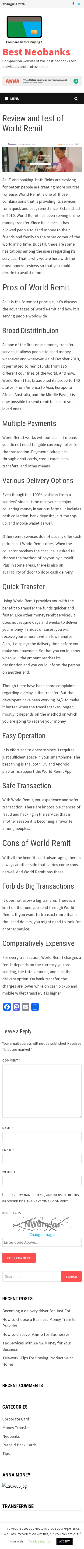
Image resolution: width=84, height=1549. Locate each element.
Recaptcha (11, 1213)
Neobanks (11, 1436)
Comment (11, 1060)
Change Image (42, 1234)
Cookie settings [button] (40, 1541)
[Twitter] (79, 3)
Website (9, 1172)
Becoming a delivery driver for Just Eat (36, 1310)
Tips (6, 1453)
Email (8, 1150)
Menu (14, 98)
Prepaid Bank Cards (19, 1445)
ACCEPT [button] (64, 1541)
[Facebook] (73, 3)
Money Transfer (16, 1427)
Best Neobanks (36, 51)
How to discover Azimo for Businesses (36, 1334)
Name (8, 1128)
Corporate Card (15, 1419)
